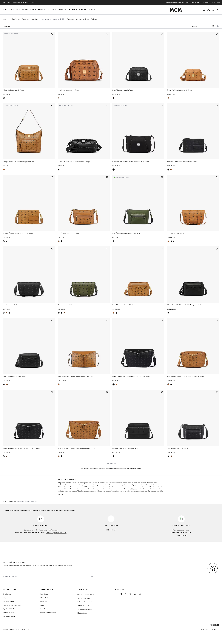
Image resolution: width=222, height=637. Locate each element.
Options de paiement (8, 601)
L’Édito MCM (44, 598)
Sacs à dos (25, 19)
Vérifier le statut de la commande (12, 605)
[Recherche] (204, 9)
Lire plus (60, 494)
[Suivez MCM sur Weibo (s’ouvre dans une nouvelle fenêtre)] (135, 594)
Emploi (42, 605)
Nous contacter (192, 2)
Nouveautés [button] (8, 10)
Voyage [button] (41, 10)
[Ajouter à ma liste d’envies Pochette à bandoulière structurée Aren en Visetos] (216, 105)
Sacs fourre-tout (72, 19)
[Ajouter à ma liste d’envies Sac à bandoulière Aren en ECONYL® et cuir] (161, 177)
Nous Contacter (7, 594)
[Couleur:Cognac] (4, 98)
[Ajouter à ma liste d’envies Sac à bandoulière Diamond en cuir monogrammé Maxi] (216, 249)
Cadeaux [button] (73, 10)
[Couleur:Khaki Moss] (113, 241)
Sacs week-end (84, 19)
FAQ (4, 598)
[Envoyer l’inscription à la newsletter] (92, 576)
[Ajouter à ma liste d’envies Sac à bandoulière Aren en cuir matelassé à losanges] (107, 105)
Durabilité (43, 609)
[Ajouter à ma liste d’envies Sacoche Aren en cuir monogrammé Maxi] (161, 392)
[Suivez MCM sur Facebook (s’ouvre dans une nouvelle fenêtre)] (116, 594)
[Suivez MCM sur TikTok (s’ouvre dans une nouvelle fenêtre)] (140, 594)
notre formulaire (53, 530)
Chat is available (181, 535)
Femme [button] (25, 10)
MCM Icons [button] (62, 10)
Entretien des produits (9, 616)
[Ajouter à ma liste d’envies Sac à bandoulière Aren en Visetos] (52, 34)
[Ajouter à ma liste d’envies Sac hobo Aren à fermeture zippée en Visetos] (52, 105)
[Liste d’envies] (213, 9)
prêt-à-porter (133, 489)
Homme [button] (33, 10)
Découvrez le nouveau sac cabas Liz (23, 2)
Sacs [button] (18, 10)
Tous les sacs (16, 19)
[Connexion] (208, 9)
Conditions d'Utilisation (83, 598)
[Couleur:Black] (113, 98)
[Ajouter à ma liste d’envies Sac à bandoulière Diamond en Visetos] (161, 249)
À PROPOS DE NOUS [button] (87, 10)
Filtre (194, 26)
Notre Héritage (44, 594)
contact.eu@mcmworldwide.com (56, 533)
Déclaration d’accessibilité (84, 609)
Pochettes (94, 19)
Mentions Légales (82, 613)
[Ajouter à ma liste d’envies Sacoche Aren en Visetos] (216, 177)
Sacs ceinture (35, 19)
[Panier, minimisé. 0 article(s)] (217, 9)
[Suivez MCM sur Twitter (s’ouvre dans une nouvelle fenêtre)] (126, 594)
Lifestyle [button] (51, 10)
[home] (176, 11)
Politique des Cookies (83, 605)
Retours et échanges (8, 612)
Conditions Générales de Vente (85, 594)
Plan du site (43, 601)
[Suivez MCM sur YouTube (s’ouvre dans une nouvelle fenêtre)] (130, 594)
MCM (4, 501)
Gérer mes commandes (175, 2)
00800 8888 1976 (111, 530)
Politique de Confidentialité (84, 602)
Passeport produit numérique (48, 612)
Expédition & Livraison (9, 609)
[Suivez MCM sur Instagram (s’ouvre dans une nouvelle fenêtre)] (121, 594)
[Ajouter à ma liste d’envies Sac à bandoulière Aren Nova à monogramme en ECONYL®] (161, 105)
